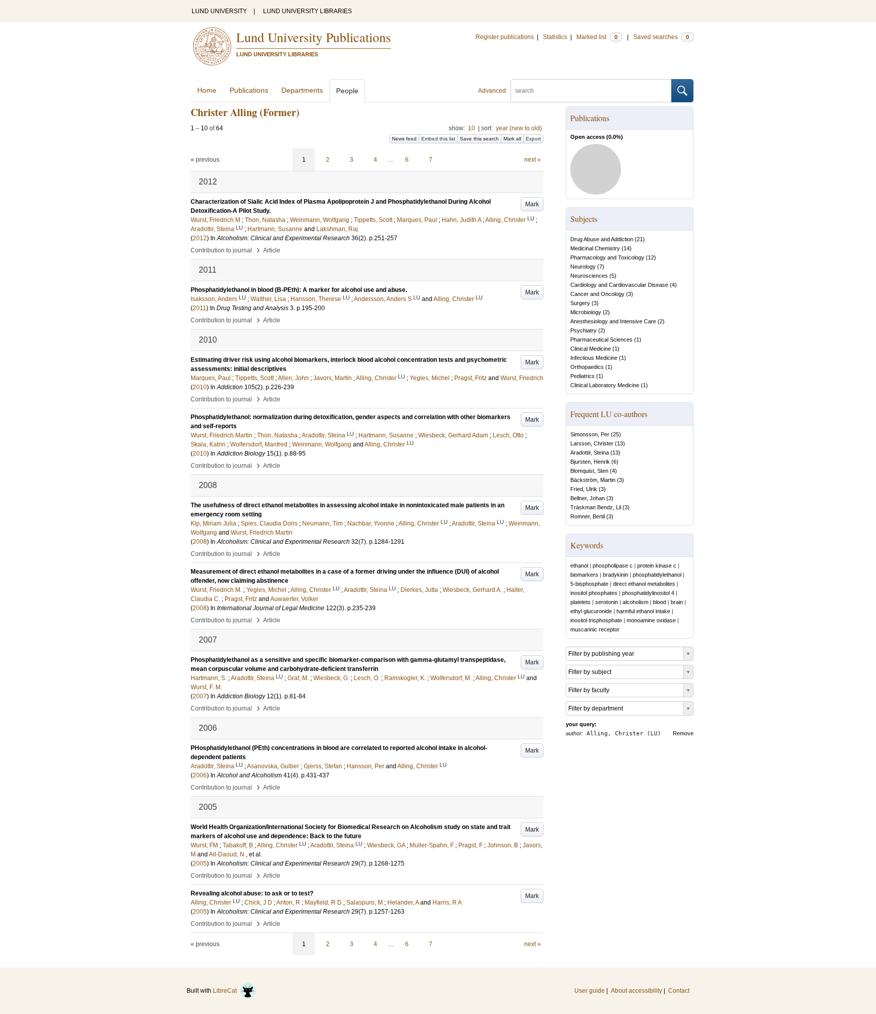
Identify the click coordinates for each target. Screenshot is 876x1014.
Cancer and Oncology (597, 294)
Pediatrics (582, 376)
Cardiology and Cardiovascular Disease (619, 285)
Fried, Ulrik (583, 489)
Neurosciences (589, 276)
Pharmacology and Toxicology (607, 257)
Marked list (596, 37)
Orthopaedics (587, 367)
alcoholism (635, 602)
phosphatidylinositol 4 (648, 593)
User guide (589, 990)
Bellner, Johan (587, 498)
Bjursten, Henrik (590, 462)
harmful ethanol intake (643, 611)
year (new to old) (519, 128)
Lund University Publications (313, 37)
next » (532, 159)
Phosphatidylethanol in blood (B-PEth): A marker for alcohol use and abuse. (299, 289)
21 (640, 239)
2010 (200, 387)
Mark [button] (532, 204)
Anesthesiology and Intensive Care (613, 321)
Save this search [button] (479, 138)
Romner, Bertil (587, 516)
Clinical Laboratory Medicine (604, 385)
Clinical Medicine (590, 349)
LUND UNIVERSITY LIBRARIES (307, 11)
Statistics (555, 37)
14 (627, 248)
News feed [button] (404, 138)
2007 (200, 696)
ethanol (579, 565)
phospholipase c (613, 565)
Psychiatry (583, 330)
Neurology (583, 267)
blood (659, 602)
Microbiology (585, 312)
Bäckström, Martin (592, 480)
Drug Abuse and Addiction (601, 239)
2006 (200, 775)
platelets (580, 602)
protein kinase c (656, 565)
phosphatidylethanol (657, 575)
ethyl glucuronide (591, 611)
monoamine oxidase (651, 620)
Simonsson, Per (589, 434)
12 (651, 257)
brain (677, 602)
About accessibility (636, 990)
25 (616, 434)
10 (471, 128)
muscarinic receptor (594, 629)
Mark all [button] (512, 138)
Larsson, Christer (591, 443)
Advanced (492, 90)
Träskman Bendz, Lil (595, 507)
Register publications (505, 37)
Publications (249, 90)
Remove (683, 733)
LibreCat (226, 990)
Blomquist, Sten (589, 471)
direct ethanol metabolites (644, 584)
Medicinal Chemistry (595, 248)
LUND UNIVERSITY (219, 11)
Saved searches (661, 37)
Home (206, 90)
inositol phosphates (593, 593)
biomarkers (584, 575)
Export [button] (533, 138)
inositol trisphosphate (596, 620)
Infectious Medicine (593, 358)
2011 (199, 308)
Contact (678, 990)
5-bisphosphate (589, 584)
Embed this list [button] (438, 138)
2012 (200, 238)
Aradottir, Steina (589, 452)
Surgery (580, 303)
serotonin (606, 602)
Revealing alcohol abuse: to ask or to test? (252, 893)
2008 (200, 541)
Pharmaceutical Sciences (601, 339)
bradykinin (615, 575)
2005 (200, 863)
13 (620, 443)
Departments (302, 90)
